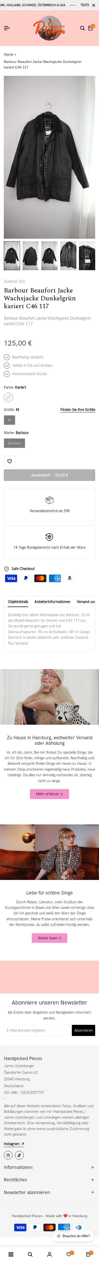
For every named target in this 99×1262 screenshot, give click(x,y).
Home (8, 55)
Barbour (16, 444)
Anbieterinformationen (52, 602)
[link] (49, 697)
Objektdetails (18, 602)
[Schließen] (92, 5)
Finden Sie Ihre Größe (77, 410)
